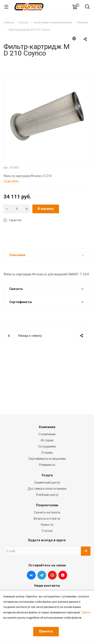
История (47, 440)
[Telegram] (41, 575)
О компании (47, 434)
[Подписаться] (86, 551)
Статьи (47, 531)
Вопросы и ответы (47, 518)
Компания (47, 427)
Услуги (47, 475)
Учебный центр (47, 494)
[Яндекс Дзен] (62, 575)
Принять (46, 631)
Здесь (86, 612)
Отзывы (47, 452)
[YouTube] (52, 575)
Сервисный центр (47, 482)
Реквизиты (47, 465)
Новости (47, 524)
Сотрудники (47, 446)
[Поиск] (87, 7)
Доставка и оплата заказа (47, 488)
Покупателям (47, 505)
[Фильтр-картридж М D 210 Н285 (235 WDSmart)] (47, 117)
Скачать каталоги (47, 512)
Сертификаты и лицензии (47, 458)
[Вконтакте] (31, 575)
